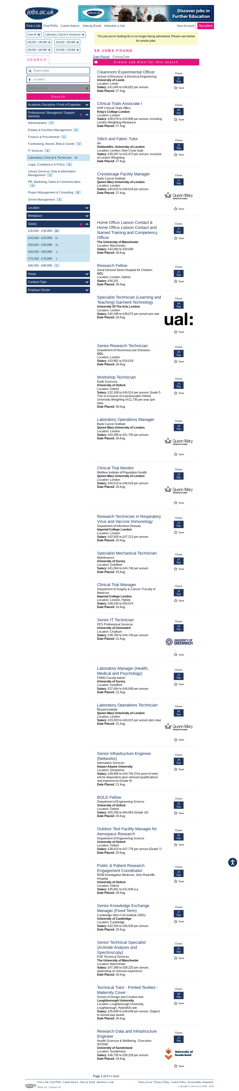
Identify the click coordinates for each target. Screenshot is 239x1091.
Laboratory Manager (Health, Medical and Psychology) (123, 671)
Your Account (185, 25)
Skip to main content (14, 3)
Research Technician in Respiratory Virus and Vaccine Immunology (129, 519)
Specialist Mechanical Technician (127, 553)
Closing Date (121, 56)
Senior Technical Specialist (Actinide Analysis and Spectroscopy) (121, 947)
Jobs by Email (92, 25)
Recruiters (205, 25)
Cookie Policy (178, 1082)
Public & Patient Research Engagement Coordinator (121, 868)
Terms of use (145, 1082)
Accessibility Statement (200, 1082)
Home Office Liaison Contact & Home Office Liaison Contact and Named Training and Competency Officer (127, 230)
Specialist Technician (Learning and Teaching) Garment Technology (129, 300)
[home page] (42, 14)
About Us (42, 1087)
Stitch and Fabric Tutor (117, 138)
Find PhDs (51, 25)
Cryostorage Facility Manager (123, 174)
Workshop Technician (116, 377)
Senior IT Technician (115, 620)
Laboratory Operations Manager (125, 419)
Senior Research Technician (122, 345)
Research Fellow (112, 265)
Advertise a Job (114, 25)
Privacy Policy (162, 1082)
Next (116, 1076)
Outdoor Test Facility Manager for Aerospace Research (127, 831)
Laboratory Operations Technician (127, 705)
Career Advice (70, 25)
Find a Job (34, 25)
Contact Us (55, 1087)
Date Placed (101, 56)
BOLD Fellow (109, 797)
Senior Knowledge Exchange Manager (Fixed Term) (123, 908)
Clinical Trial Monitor (115, 468)
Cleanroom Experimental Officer (126, 72)
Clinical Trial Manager (116, 584)
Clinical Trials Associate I (119, 103)
